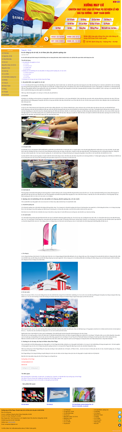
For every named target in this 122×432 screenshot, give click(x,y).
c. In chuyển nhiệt (27, 67)
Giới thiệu (14, 46)
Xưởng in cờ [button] (25, 368)
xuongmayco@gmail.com (11, 424)
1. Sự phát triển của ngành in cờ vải (31, 62)
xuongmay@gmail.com (27, 361)
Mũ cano (96, 423)
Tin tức (35, 46)
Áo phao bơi (67, 423)
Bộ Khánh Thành (6, 85)
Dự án (28, 46)
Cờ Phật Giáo (5, 53)
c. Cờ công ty (26, 75)
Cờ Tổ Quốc (5, 91)
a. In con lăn (26, 64)
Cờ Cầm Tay (5, 71)
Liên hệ (41, 46)
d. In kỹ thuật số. (27, 69)
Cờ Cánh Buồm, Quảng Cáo (9, 77)
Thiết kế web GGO (116, 430)
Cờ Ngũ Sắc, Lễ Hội (7, 56)
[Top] (119, 425)
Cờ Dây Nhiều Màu (7, 59)
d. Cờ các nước (26, 77)
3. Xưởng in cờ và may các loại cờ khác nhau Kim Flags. (36, 79)
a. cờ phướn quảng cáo (28, 72)
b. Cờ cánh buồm (27, 74)
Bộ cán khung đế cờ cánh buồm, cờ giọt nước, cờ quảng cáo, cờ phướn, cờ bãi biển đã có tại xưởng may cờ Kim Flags (51, 376)
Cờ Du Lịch (5, 62)
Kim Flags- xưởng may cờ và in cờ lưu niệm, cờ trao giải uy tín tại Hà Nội (39, 380)
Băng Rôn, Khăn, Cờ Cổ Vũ (9, 65)
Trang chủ (23, 50)
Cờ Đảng (4, 88)
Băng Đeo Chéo (6, 68)
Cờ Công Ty (5, 82)
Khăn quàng (97, 421)
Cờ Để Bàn (5, 80)
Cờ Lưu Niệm (5, 74)
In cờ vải (23, 85)
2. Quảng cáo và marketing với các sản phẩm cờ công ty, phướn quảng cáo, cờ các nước (44, 70)
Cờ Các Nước (5, 94)
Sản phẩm (22, 46)
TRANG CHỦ (6, 46)
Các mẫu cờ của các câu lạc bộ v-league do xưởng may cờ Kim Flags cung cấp (41, 378)
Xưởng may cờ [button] (34, 368)
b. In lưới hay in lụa (27, 65)
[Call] (119, 421)
